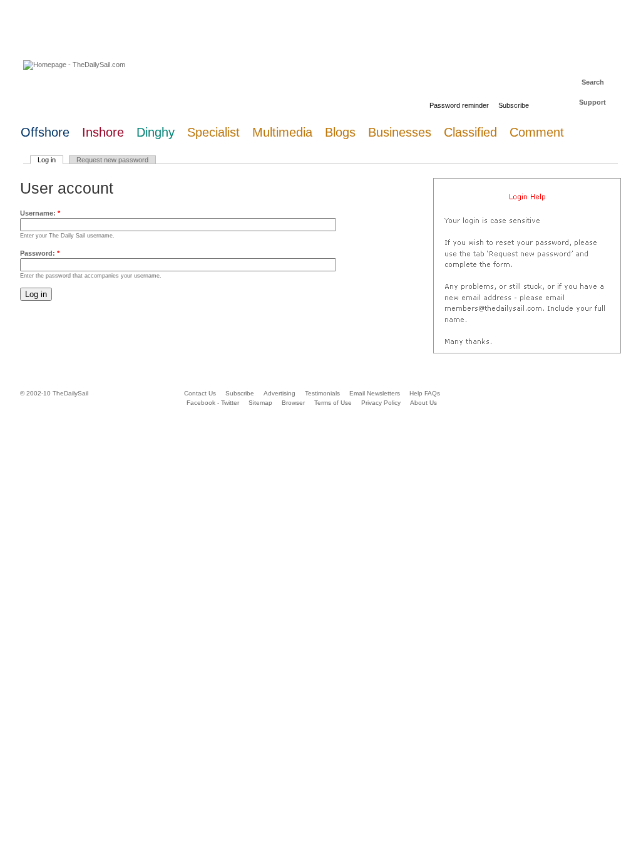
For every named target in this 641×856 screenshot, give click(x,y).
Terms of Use (333, 402)
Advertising (279, 393)
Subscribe (513, 105)
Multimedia (282, 132)
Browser (293, 402)
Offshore (45, 132)
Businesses (399, 132)
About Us (423, 402)
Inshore (103, 132)
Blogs (340, 132)
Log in (47, 160)
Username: (40, 213)
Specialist (213, 132)
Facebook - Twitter (213, 402)
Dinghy (155, 132)
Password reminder (459, 105)
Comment (537, 132)
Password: (39, 253)
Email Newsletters (375, 393)
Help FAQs (424, 393)
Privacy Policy (381, 402)
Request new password (112, 160)
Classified (470, 132)
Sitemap (260, 402)
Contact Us (200, 393)
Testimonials (322, 393)
